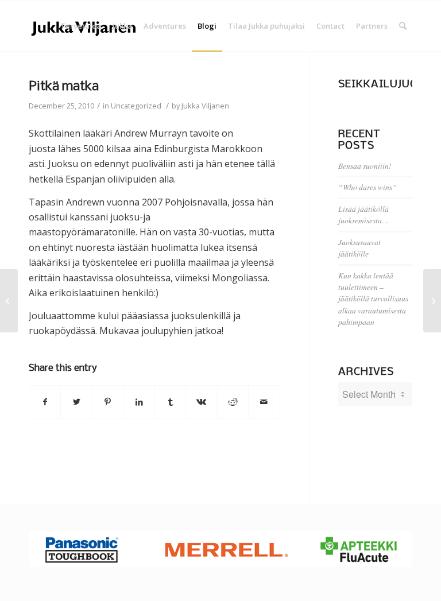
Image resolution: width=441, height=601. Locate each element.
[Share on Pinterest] (107, 402)
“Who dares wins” (367, 186)
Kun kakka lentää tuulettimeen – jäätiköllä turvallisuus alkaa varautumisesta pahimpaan (373, 299)
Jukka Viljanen (205, 105)
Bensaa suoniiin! (365, 165)
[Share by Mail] (264, 402)
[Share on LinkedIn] (138, 402)
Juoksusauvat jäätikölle (359, 247)
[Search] (402, 26)
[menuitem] (81, 26)
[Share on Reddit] (233, 402)
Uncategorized (136, 105)
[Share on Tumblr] (170, 402)
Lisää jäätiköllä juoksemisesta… (363, 214)
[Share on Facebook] (44, 402)
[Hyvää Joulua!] (9, 300)
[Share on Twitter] (76, 402)
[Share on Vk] (201, 402)
